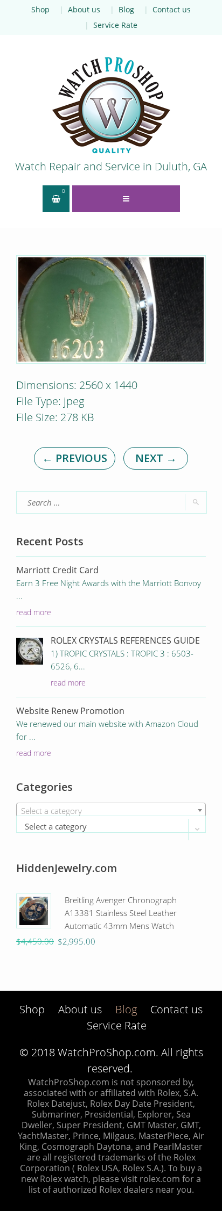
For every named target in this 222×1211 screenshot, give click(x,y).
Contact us (171, 9)
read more (33, 612)
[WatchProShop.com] (111, 104)
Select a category (56, 826)
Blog (126, 9)
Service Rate (115, 25)
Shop (40, 9)
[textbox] (111, 810)
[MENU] (126, 198)
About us (84, 9)
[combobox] (111, 810)
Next (156, 458)
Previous (74, 458)
